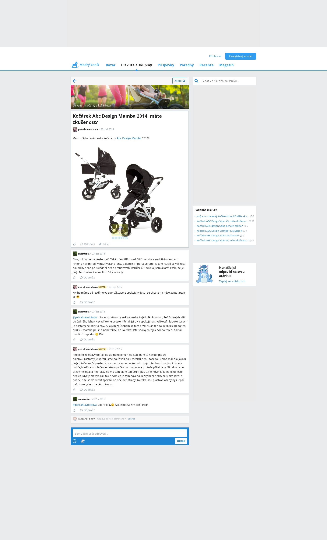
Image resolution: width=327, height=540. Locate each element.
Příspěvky (166, 65)
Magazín (226, 65)
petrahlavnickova (86, 317)
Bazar (110, 65)
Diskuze (78, 105)
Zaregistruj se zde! (240, 56)
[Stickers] (82, 441)
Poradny (187, 65)
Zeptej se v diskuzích (232, 281)
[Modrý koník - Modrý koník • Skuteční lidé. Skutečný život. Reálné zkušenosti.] (85, 66)
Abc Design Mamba (129, 138)
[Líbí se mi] (76, 244)
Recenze (206, 65)
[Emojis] (74, 441)
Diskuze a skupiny (136, 65)
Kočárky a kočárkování (99, 105)
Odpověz (89, 244)
